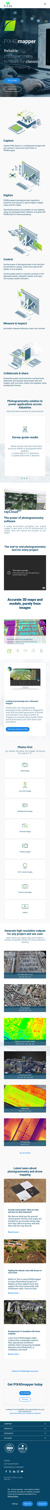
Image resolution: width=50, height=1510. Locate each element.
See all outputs (25, 1153)
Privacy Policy (13, 1496)
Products (8, 1429)
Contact (7, 1460)
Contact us (12, 89)
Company (8, 1424)
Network (8, 1438)
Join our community (11, 1464)
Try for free (12, 80)
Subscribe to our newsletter (14, 1467)
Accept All (42, 1504)
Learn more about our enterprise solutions (25, 1413)
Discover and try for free (17, 729)
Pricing (25, 1399)
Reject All (27, 1504)
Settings (15, 1504)
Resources (8, 1433)
